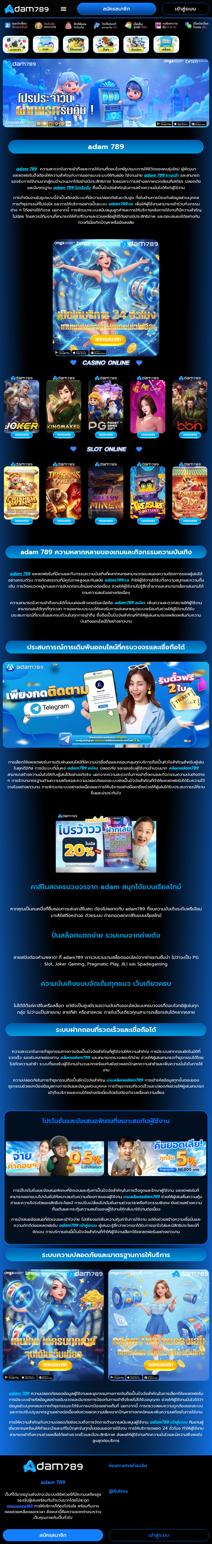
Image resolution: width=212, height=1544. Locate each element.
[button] (63, 9)
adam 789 (26, 169)
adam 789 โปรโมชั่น (72, 188)
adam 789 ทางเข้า (161, 175)
